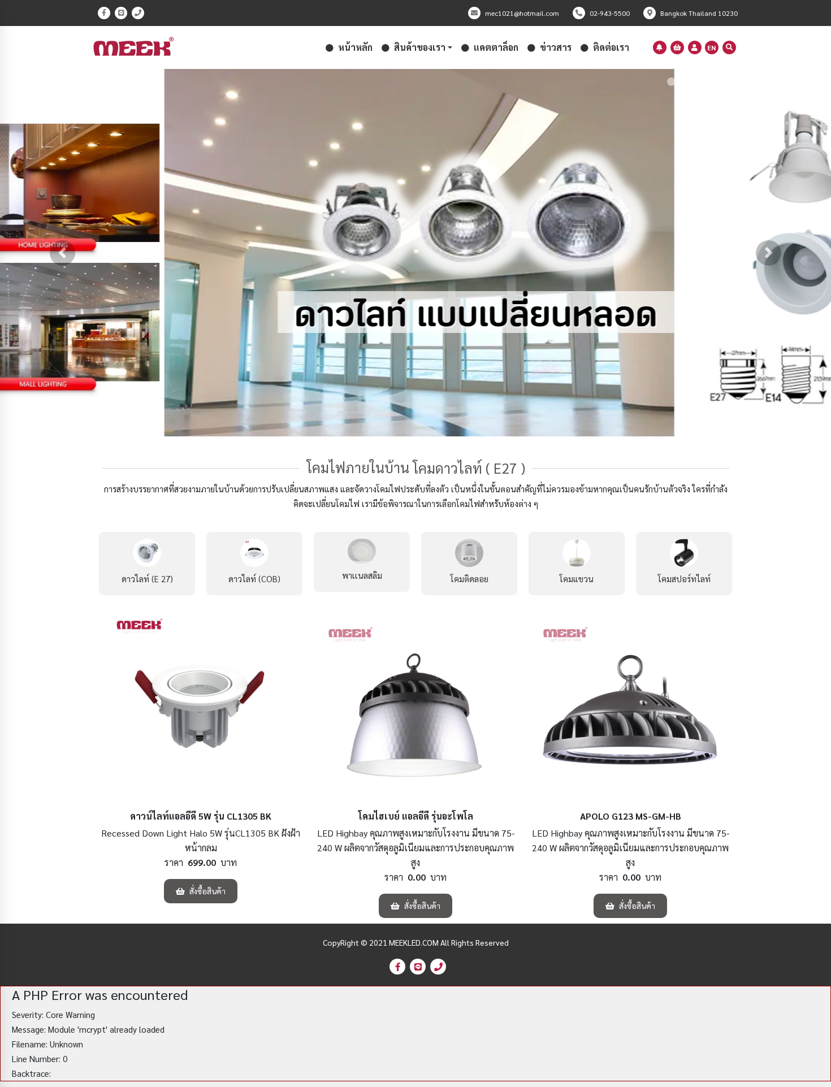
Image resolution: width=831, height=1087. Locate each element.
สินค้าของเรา (418, 47)
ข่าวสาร (555, 47)
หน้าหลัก (354, 47)
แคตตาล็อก (494, 47)
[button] (62, 252)
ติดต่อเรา (610, 47)
